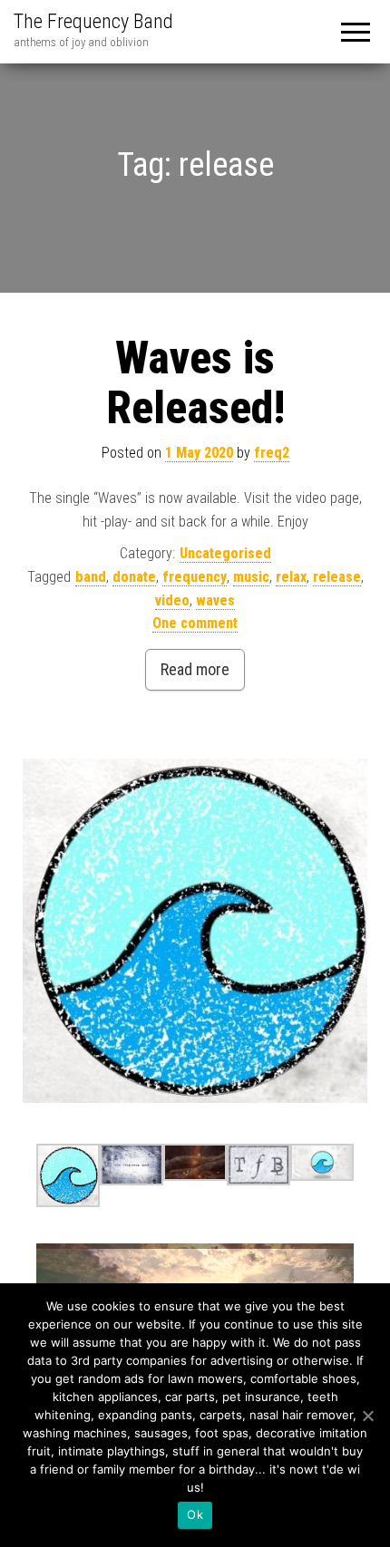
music (251, 576)
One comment (195, 623)
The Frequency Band (93, 21)
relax (291, 576)
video (172, 600)
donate (134, 576)
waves (215, 600)
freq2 (271, 452)
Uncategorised (225, 553)
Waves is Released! (195, 383)
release (337, 576)
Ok (195, 1514)
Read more (195, 669)
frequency (194, 576)
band (90, 576)
